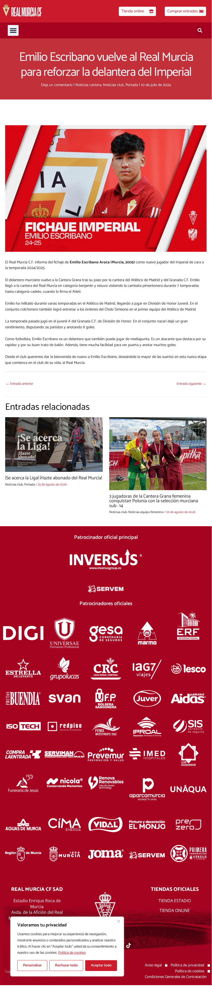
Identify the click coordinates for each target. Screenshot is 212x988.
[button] (13, 30)
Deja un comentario (56, 85)
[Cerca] (118, 921)
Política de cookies (72, 953)
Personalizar (32, 965)
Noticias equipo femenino (145, 512)
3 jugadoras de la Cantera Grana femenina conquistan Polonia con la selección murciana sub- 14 (153, 500)
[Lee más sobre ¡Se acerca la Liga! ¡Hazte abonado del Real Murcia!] (54, 444)
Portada (131, 85)
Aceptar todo (101, 965)
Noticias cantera (88, 85)
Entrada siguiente (191, 384)
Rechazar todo (66, 965)
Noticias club (113, 85)
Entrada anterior (19, 384)
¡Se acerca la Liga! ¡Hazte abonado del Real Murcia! (53, 478)
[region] (67, 946)
